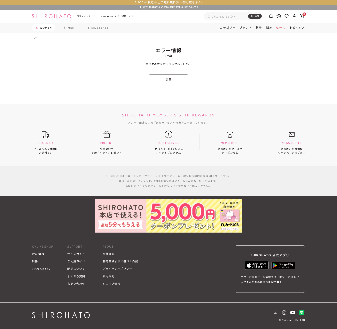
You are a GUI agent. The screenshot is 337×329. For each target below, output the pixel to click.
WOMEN (38, 254)
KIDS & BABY (41, 269)
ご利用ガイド (76, 261)
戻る (168, 79)
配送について (76, 268)
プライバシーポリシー (117, 268)
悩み (269, 27)
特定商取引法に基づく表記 (120, 261)
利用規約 (108, 276)
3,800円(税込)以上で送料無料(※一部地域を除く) (168, 2)
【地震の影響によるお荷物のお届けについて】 (168, 7)
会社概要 (108, 254)
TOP (34, 37)
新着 (259, 27)
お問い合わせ (76, 284)
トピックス (297, 27)
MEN (35, 261)
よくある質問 (76, 276)
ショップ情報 (112, 284)
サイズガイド (76, 254)
